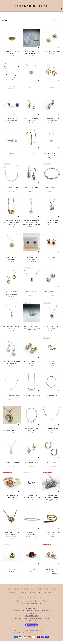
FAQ (41, 592)
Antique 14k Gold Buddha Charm (11, 568)
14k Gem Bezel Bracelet (51, 188)
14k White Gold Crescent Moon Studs (31, 496)
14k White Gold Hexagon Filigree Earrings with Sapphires (51, 498)
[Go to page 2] (43, 579)
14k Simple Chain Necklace (51, 429)
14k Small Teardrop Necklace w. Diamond (11, 463)
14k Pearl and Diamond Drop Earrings (11, 362)
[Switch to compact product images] (9, 20)
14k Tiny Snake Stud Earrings (31, 463)
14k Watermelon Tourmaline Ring (11, 496)
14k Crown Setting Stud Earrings (11, 119)
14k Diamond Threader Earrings (31, 153)
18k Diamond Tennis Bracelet (31, 533)
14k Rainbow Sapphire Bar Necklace (31, 396)
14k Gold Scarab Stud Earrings (51, 257)
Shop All (14, 592)
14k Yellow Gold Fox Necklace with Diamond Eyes (12, 534)
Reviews (49, 592)
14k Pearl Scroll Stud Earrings (31, 362)
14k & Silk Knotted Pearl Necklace (31, 52)
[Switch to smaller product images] (6, 20)
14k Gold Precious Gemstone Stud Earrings (31, 258)
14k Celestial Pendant (31, 85)
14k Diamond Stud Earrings (11, 153)
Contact (33, 592)
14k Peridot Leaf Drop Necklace (11, 396)
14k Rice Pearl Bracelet (51, 396)
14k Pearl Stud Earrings (51, 362)
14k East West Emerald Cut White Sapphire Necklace (51, 154)
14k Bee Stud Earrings (51, 51)
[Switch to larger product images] (3, 20)
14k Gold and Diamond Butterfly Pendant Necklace (11, 222)
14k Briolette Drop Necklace (11, 86)
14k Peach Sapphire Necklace (51, 327)
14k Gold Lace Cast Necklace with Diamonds (11, 258)
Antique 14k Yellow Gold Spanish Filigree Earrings (51, 569)
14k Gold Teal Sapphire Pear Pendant (31, 292)
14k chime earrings (51, 85)
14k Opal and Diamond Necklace (11, 327)
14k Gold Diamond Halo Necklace (51, 221)
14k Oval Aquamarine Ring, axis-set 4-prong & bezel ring (31, 328)
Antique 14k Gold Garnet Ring (31, 568)
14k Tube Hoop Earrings (51, 463)
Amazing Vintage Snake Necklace (51, 533)
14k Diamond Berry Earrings (31, 119)
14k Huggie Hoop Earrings (51, 292)
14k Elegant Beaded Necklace (11, 188)
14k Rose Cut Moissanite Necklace (11, 429)
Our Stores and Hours (32, 598)
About (24, 592)
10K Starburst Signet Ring (11, 52)
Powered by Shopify (22, 632)
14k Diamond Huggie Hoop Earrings (51, 119)
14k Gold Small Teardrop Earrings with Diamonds (11, 293)
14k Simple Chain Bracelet (31, 429)
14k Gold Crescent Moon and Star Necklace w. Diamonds (31, 222)
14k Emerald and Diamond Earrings (31, 188)
